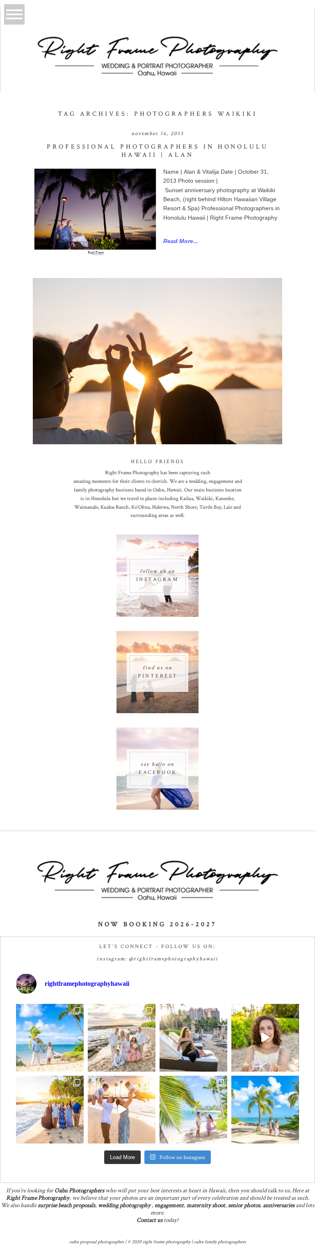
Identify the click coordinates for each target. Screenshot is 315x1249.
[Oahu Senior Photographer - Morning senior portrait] (265, 1038)
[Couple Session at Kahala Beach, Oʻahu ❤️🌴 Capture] (265, 1109)
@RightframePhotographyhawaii (173, 958)
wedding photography (124, 1205)
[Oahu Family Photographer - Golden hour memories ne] (50, 1109)
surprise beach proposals (66, 1205)
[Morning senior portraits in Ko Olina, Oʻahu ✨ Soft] (193, 1038)
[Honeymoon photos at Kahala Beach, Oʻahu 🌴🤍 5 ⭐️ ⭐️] (50, 1038)
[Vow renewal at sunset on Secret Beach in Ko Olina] (121, 1038)
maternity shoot (206, 1205)
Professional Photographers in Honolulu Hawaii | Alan (157, 150)
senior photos (244, 1205)
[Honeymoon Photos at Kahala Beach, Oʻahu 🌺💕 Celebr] (193, 1109)
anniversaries (278, 1205)
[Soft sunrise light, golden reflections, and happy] (121, 1109)
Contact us (149, 1220)
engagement (169, 1205)
